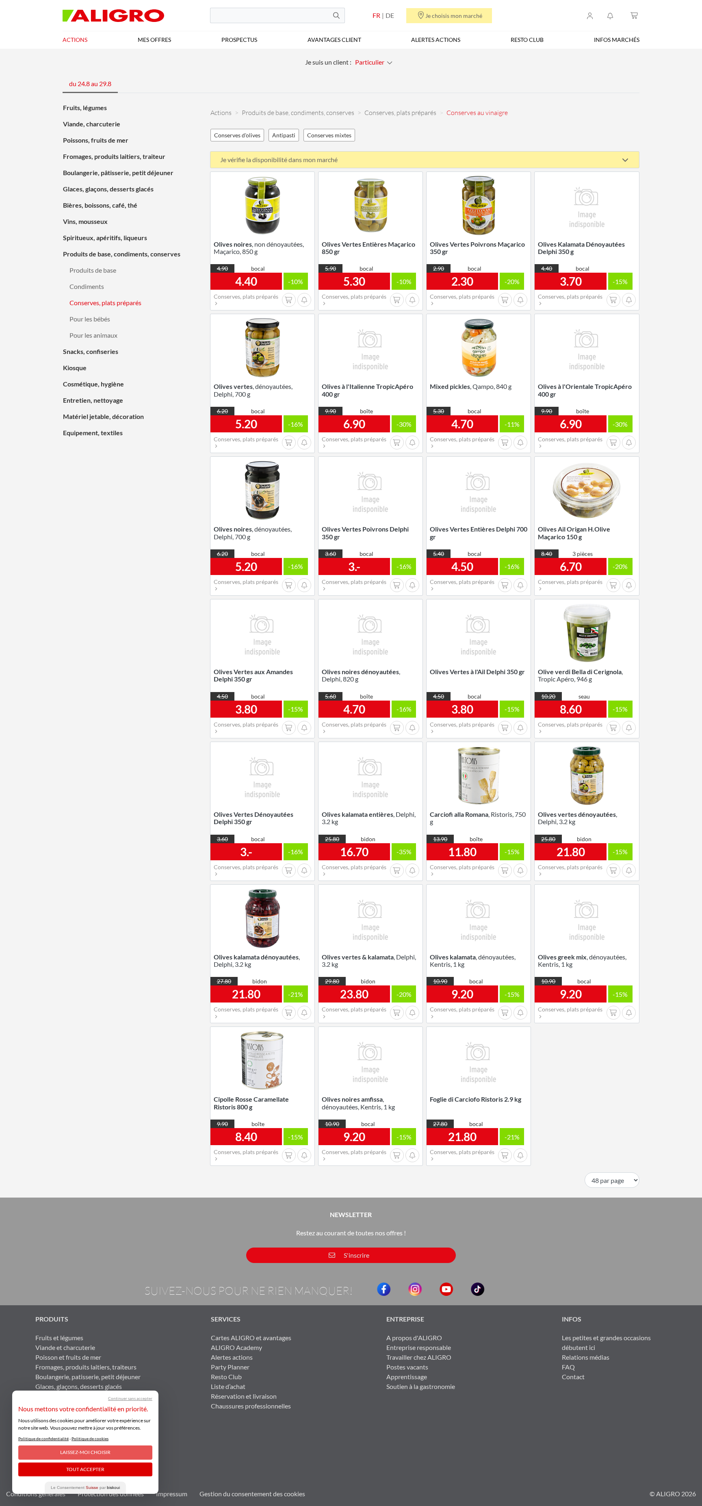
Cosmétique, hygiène (93, 384)
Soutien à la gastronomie (420, 1386)
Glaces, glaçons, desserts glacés (108, 189)
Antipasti (283, 135)
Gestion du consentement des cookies (252, 1493)
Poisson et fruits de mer (68, 1357)
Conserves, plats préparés (105, 302)
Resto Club (527, 39)
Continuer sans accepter (130, 1398)
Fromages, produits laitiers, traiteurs (85, 1367)
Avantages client (334, 39)
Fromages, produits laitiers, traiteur (114, 156)
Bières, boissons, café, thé (100, 205)
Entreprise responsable (418, 1347)
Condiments (86, 286)
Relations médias (585, 1357)
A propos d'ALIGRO (414, 1337)
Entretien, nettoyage (93, 400)
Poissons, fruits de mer (95, 140)
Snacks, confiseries (90, 351)
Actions (75, 39)
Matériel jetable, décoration (103, 416)
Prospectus (239, 39)
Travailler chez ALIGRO (418, 1357)
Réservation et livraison (244, 1396)
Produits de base (92, 270)
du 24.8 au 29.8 (90, 83)
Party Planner (230, 1367)
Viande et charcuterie (65, 1347)
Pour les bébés (89, 319)
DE (390, 15)
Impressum (171, 1493)
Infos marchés (616, 39)
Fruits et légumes (59, 1337)
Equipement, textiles (93, 432)
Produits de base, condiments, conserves (121, 254)
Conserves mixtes (329, 135)
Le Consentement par (85, 1487)
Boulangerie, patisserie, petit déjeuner (88, 1376)
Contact (573, 1376)
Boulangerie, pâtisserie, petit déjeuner (118, 172)
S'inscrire (355, 1255)
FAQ (568, 1367)
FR (376, 15)
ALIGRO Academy (236, 1347)
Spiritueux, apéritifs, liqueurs (105, 237)
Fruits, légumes (85, 107)
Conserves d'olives (237, 135)
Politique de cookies (90, 1438)
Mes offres (154, 39)
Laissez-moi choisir (85, 1452)
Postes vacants (407, 1367)
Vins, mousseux (85, 221)
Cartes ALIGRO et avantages (251, 1337)
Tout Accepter (85, 1469)
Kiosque (75, 367)
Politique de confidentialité (43, 1438)
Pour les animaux (93, 335)
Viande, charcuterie (91, 124)
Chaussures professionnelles (251, 1406)
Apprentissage (406, 1376)
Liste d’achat (228, 1386)
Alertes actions (435, 39)
